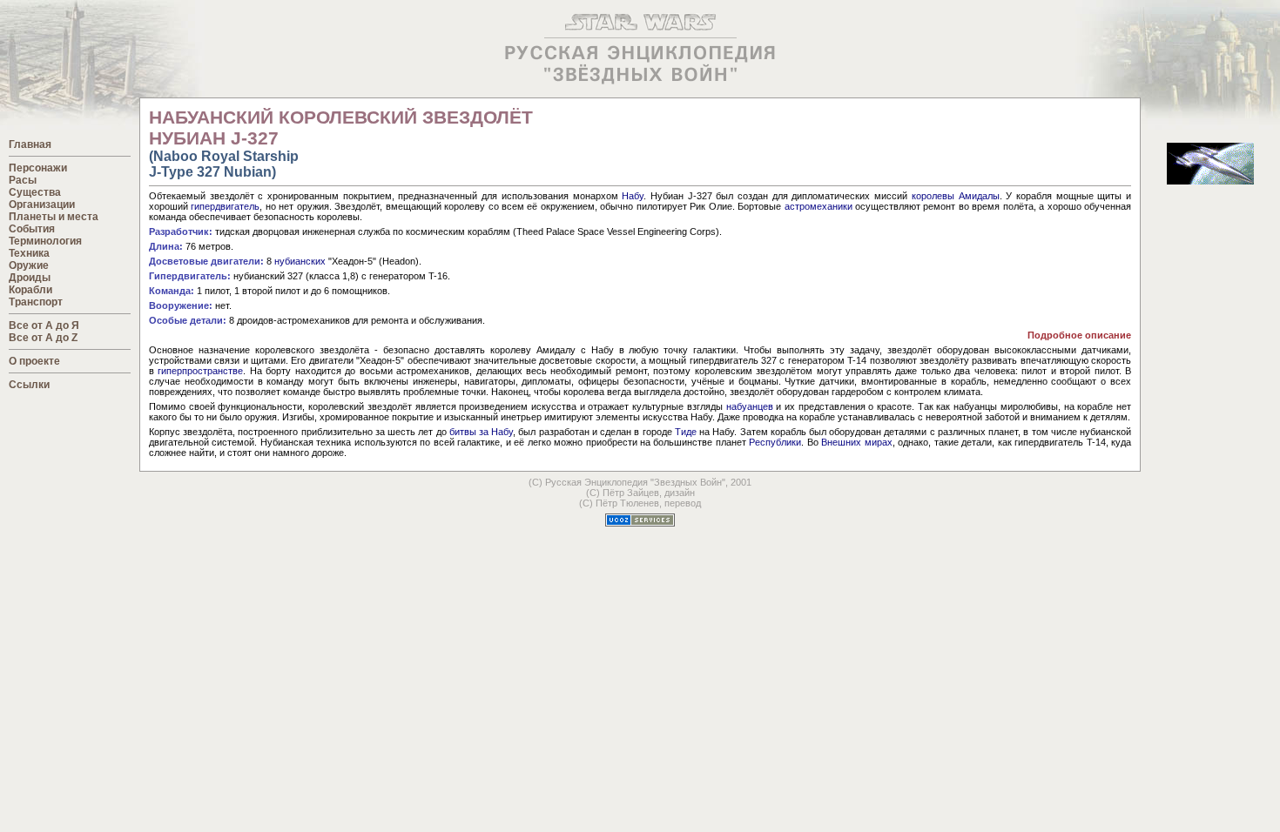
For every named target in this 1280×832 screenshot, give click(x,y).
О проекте (34, 361)
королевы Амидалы (956, 196)
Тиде (686, 431)
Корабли (30, 290)
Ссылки (29, 385)
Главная (30, 144)
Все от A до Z (43, 338)
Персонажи (38, 168)
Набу (632, 196)
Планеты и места (53, 217)
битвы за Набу (481, 431)
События (32, 229)
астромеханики (818, 206)
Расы (23, 180)
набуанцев (749, 406)
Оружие (29, 265)
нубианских (300, 261)
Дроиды (30, 278)
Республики (775, 442)
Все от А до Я (44, 325)
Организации (42, 204)
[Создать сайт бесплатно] (640, 521)
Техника (29, 253)
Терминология (45, 241)
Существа (35, 192)
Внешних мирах (856, 442)
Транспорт (36, 302)
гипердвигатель (225, 206)
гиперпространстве (200, 371)
